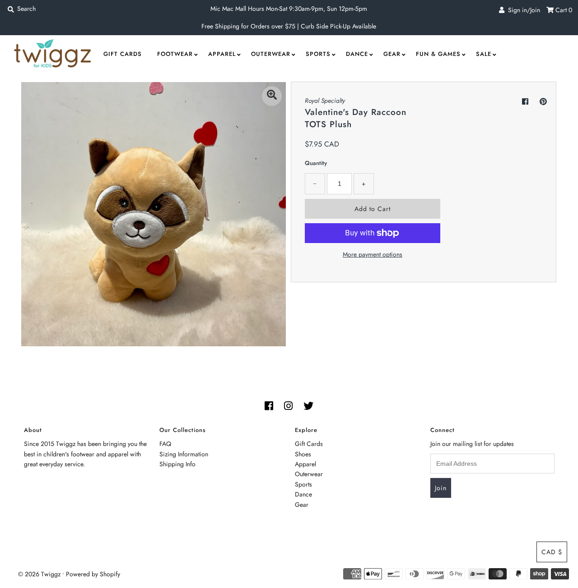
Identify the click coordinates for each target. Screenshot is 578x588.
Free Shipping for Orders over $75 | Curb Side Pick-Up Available (288, 26)
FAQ (165, 443)
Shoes (303, 454)
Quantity (316, 163)
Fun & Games (438, 54)
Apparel (222, 54)
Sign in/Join (522, 9)
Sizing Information (183, 454)
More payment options (372, 254)
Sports (318, 54)
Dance (357, 54)
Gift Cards (122, 54)
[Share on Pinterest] (543, 101)
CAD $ (551, 551)
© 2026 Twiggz (39, 574)
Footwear (175, 54)
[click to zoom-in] (272, 96)
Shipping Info (177, 464)
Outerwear (270, 54)
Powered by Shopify (93, 574)
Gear (392, 54)
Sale (483, 54)
